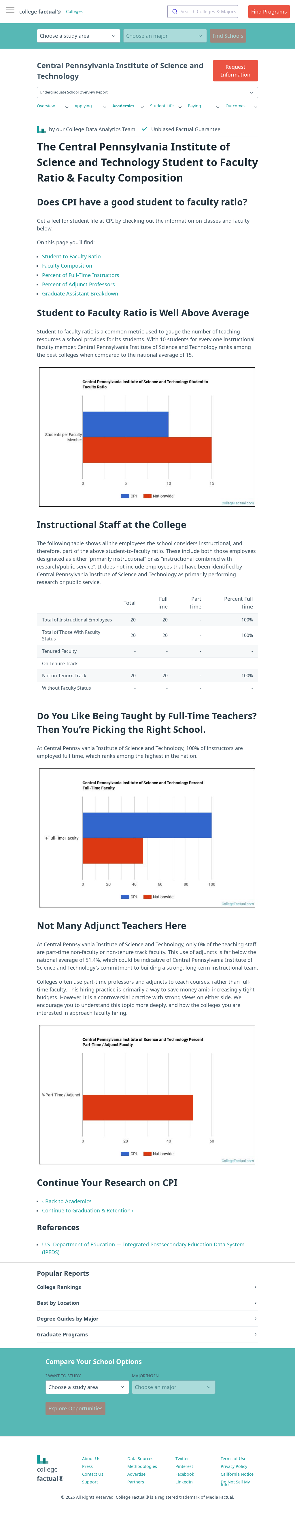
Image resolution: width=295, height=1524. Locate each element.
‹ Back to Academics (67, 1201)
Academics (123, 105)
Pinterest (184, 1466)
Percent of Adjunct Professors (78, 284)
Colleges (74, 11)
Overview (46, 105)
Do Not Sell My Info (235, 1483)
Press (87, 1466)
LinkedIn (184, 1482)
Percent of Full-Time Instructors (80, 275)
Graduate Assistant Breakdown (80, 293)
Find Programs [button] (269, 11)
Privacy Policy (234, 1466)
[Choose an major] (165, 36)
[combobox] (202, 11)
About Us (91, 1458)
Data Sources (140, 1458)
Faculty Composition (67, 265)
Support (90, 1482)
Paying (194, 105)
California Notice (237, 1474)
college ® (40, 11)
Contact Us (92, 1474)
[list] (53, 105)
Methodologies (142, 1466)
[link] (53, 105)
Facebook (184, 1474)
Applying (83, 105)
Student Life (162, 105)
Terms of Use (233, 1458)
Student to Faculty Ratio (71, 256)
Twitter (182, 1458)
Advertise (136, 1474)
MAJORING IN (145, 1375)
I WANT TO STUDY (63, 1375)
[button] (235, 70)
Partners (135, 1482)
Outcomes (235, 105)
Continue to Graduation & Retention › (88, 1210)
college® (50, 1474)
